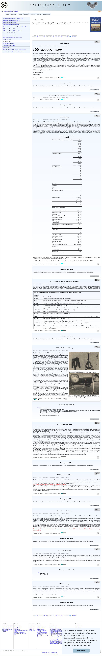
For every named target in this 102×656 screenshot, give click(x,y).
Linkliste (39, 631)
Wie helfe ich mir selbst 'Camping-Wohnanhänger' (14, 49)
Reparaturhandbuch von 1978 (10, 35)
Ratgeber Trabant (7, 47)
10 (56, 36)
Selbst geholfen (17, 627)
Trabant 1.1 (31, 629)
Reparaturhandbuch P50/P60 (9, 33)
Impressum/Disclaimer (42, 632)
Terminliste (39, 625)
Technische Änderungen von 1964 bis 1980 (13, 18)
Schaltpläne (78, 627)
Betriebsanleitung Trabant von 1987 (11, 24)
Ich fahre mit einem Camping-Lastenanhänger (13, 51)
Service (26, 14)
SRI (15, 634)
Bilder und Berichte (41, 627)
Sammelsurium (78, 625)
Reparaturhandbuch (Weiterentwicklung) (12, 37)
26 (67, 36)
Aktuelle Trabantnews (7, 627)
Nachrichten (13, 14)
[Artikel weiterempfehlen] (96, 42)
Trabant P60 (31, 627)
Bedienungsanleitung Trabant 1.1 (10, 28)
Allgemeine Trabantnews (7, 625)
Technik (20, 14)
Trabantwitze (40, 634)
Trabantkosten (40, 636)
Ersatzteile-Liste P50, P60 (20, 633)
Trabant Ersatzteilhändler (43, 635)
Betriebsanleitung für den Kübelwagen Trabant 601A (15, 26)
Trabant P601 (32, 628)
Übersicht (74, 36)
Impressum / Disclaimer (49, 652)
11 (58, 36)
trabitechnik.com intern (7, 629)
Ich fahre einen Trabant (8, 43)
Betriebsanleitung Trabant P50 (10, 22)
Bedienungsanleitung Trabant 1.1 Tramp (12, 30)
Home (7, 14)
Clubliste (39, 628)
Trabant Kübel (32, 630)
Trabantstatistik (40, 629)
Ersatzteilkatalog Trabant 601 (21, 630)
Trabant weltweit (5, 628)
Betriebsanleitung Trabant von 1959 (11, 20)
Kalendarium (17, 629)
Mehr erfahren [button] (85, 645)
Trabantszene (5, 630)
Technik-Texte (17, 625)
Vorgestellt (4, 631)
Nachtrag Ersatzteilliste (19, 632)
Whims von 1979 (7, 39)
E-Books (39, 14)
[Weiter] (70, 36)
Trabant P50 (31, 625)
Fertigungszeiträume (42, 630)
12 (61, 36)
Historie (15, 631)
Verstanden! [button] (81, 650)
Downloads (32, 14)
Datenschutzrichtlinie (42, 633)
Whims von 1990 (7, 41)
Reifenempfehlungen (8, 11)
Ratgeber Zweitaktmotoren (9, 45)
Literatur (16, 628)
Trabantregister (46, 14)
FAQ (2, 11)
